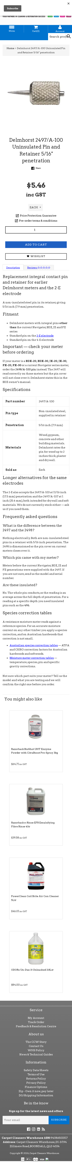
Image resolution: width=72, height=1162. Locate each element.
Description (13, 267)
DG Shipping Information (36, 1095)
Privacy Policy (36, 1082)
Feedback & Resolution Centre (36, 1026)
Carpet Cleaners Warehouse (44, 1153)
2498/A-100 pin (25, 369)
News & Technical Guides (36, 1054)
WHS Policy (36, 1050)
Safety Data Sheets (36, 1070)
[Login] (60, 27)
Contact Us (36, 1046)
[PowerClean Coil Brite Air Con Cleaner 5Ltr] (36, 875)
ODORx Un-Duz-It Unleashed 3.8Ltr (32, 969)
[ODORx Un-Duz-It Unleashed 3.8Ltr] (36, 948)
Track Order (36, 1022)
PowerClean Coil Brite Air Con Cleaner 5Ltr (35, 898)
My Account (36, 1018)
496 (26, 605)
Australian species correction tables (34, 645)
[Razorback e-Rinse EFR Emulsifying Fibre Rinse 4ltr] (36, 801)
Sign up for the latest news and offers (36, 1111)
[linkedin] (38, 1129)
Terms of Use (36, 1074)
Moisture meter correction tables (32, 658)
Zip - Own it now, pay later (36, 1091)
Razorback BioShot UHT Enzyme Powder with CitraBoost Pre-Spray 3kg (34, 751)
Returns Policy (36, 1078)
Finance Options (36, 1087)
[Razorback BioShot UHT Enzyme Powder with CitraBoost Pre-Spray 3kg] (36, 728)
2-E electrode (45, 335)
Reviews (32, 267)
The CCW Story (36, 1042)
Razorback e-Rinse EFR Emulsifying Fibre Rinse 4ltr (33, 824)
